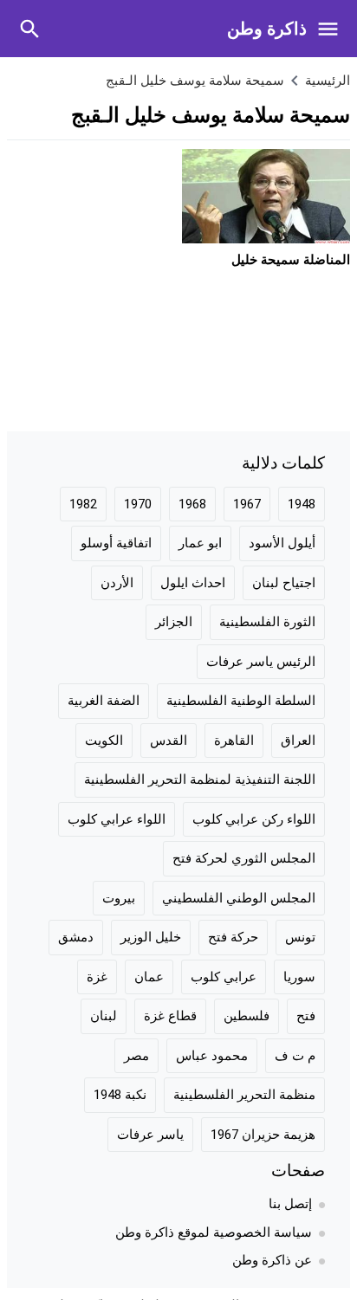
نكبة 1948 (120, 1095)
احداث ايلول (192, 583)
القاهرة (234, 740)
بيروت (118, 898)
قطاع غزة (170, 1016)
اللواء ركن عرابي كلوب (253, 819)
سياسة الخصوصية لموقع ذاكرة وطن (213, 1232)
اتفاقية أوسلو (116, 543)
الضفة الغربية (104, 700)
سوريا (299, 977)
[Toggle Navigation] (332, 28)
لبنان (103, 1016)
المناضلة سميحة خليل (290, 260)
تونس (300, 937)
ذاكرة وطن (267, 28)
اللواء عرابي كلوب (117, 819)
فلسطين (246, 1016)
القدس (168, 740)
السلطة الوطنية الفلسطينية (240, 700)
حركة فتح (233, 937)
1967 (247, 504)
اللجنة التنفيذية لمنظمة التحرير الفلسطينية (199, 779)
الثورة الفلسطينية (267, 622)
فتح (305, 1016)
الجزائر (173, 622)
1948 (301, 504)
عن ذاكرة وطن (272, 1260)
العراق (298, 740)
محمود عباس (212, 1056)
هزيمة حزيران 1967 (263, 1134)
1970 (138, 504)
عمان (149, 977)
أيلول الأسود (282, 543)
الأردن (117, 583)
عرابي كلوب (223, 977)
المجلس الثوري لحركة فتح (243, 858)
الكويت (104, 740)
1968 (192, 504)
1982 (83, 504)
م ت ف (295, 1056)
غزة (97, 977)
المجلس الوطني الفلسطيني (238, 898)
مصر (136, 1056)
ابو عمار (200, 543)
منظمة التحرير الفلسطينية (244, 1095)
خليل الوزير (150, 937)
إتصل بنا (290, 1204)
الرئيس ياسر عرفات (260, 661)
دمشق (76, 937)
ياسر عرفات (150, 1134)
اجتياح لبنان (283, 583)
